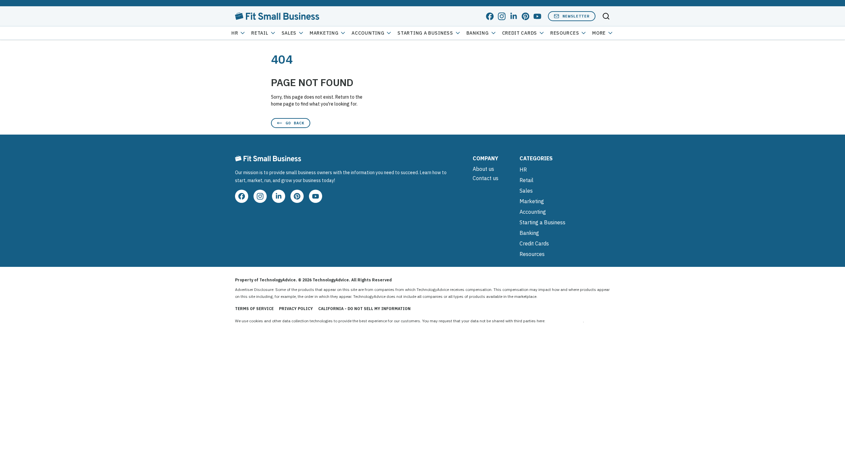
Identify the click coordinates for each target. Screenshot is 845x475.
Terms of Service (254, 308)
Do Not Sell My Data (564, 320)
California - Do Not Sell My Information (364, 308)
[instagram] (502, 16)
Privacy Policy (296, 308)
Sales (289, 33)
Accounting (368, 33)
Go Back (295, 122)
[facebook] (490, 16)
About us (483, 169)
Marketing (324, 33)
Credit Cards (519, 33)
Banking (477, 33)
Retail (259, 33)
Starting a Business (425, 33)
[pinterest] (525, 16)
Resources (532, 254)
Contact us (485, 178)
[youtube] (537, 16)
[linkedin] (514, 16)
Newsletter (576, 16)
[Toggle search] (606, 16)
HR (234, 33)
